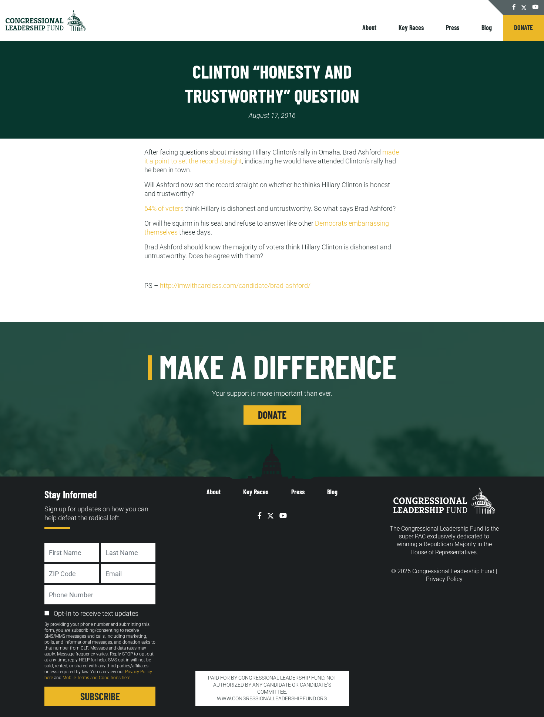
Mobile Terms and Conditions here (96, 677)
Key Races (411, 27)
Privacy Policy (444, 578)
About (369, 27)
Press (452, 27)
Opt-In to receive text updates (96, 613)
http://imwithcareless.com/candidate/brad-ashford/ (235, 285)
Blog (486, 27)
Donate (523, 27)
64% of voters (164, 208)
